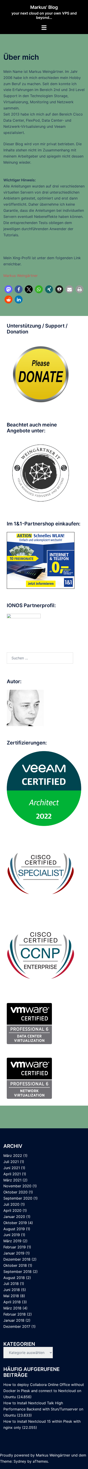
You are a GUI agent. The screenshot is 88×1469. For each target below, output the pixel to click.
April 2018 (12, 1302)
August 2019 (14, 1229)
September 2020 (17, 1198)
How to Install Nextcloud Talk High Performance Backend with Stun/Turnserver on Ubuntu (43, 1409)
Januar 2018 (13, 1320)
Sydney (20, 1461)
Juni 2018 (11, 1289)
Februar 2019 (14, 1247)
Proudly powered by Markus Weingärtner (35, 1455)
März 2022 (12, 1155)
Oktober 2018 (15, 1265)
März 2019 (12, 1241)
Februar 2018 (14, 1314)
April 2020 (12, 1210)
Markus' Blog (44, 7)
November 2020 (17, 1186)
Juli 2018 (11, 1283)
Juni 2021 (11, 1168)
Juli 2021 (11, 1161)
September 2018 (17, 1271)
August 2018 (14, 1277)
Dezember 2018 (16, 1259)
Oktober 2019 (15, 1222)
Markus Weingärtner (20, 275)
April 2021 (12, 1174)
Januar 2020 (14, 1216)
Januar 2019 (13, 1253)
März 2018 (12, 1308)
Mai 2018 (11, 1296)
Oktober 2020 (15, 1192)
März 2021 (12, 1180)
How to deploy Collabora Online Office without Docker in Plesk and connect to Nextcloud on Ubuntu (43, 1390)
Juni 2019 (11, 1234)
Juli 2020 (11, 1204)
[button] (8, 289)
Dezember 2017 (16, 1326)
